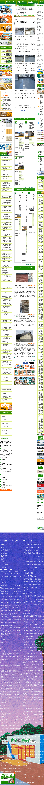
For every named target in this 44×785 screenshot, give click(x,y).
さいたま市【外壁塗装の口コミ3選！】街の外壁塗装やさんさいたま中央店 (40, 13)
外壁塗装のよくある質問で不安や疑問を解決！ (41, 199)
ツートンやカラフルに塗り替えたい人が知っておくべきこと (41, 123)
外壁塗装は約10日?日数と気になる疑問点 (41, 230)
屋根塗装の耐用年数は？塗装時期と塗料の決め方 (41, 381)
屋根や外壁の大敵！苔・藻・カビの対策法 (41, 347)
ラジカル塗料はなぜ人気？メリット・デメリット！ (41, 426)
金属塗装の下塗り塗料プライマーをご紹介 (41, 271)
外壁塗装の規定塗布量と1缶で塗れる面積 (41, 340)
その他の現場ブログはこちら (29, 360)
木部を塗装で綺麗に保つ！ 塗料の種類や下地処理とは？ (11, 728)
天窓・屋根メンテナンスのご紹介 (6, 280)
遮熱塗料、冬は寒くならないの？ (30, 745)
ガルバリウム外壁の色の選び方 (41, 257)
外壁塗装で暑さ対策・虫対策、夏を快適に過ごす (33, 682)
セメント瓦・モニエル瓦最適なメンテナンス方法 (6, 324)
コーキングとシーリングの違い (6, 383)
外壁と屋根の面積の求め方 (6, 390)
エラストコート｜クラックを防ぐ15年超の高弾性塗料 (33, 714)
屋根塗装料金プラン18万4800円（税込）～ (31, 552)
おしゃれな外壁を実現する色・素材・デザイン (41, 385)
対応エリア (3, 559)
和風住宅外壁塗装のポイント (41, 326)
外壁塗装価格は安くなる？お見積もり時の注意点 (6, 186)
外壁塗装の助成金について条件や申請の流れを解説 (33, 595)
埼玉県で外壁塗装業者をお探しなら (7, 562)
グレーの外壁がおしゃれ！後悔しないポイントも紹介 (41, 392)
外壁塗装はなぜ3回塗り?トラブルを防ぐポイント (6, 262)
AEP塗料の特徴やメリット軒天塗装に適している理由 (41, 430)
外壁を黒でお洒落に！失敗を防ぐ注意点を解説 (41, 395)
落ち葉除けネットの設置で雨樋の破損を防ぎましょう (33, 644)
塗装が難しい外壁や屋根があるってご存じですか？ (41, 306)
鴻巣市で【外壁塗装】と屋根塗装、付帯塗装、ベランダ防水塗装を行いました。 (40, 20)
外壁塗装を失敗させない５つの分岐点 (41, 206)
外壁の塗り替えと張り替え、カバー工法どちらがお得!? (11, 622)
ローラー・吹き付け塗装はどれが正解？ (41, 337)
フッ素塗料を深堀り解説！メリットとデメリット (41, 409)
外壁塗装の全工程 (5, 174)
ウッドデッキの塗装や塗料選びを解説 (6, 338)
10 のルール (3, 552)
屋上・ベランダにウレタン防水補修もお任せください (6, 365)
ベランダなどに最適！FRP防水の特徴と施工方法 (6, 362)
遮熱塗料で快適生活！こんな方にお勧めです (32, 710)
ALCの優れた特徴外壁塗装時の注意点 (5, 386)
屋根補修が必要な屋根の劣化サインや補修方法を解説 (33, 645)
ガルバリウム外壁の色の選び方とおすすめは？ (9, 633)
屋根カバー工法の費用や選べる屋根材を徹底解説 (6, 197)
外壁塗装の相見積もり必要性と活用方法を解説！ (41, 213)
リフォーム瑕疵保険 (5, 550)
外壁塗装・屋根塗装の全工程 (29, 549)
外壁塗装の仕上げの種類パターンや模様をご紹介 (41, 416)
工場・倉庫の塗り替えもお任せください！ (41, 181)
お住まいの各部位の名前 (6, 200)
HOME (15, 18)
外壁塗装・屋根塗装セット (6, 58)
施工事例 (8, 1)
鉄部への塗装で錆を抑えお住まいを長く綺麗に (6, 328)
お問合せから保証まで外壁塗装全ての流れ (31, 547)
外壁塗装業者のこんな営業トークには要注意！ (41, 299)
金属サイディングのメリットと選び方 (5, 311)
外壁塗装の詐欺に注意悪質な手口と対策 (41, 226)
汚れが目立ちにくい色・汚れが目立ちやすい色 (41, 106)
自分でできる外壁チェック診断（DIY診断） (9, 617)
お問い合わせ (4, 430)
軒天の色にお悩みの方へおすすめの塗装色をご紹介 (6, 276)
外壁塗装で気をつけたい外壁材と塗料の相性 (6, 397)
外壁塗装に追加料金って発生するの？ (41, 209)
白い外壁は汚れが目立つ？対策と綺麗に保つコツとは (41, 399)
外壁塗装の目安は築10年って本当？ (5, 171)
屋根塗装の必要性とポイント (29, 575)
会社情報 (3, 558)
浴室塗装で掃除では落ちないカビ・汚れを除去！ (33, 659)
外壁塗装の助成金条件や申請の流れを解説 (41, 202)
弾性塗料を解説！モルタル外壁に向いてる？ (41, 412)
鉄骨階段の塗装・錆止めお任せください (6, 331)
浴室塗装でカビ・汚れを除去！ (5, 342)
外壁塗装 (6, 51)
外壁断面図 (4, 393)
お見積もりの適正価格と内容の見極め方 (41, 223)
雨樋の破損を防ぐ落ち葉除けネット (5, 293)
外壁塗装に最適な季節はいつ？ (6, 211)
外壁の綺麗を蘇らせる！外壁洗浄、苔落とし (41, 343)
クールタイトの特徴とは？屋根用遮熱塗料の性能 (41, 423)
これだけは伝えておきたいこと (7, 549)
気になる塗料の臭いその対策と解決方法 (41, 237)
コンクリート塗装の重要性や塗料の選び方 (6, 349)
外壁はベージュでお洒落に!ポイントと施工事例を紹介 (41, 402)
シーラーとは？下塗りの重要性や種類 (41, 275)
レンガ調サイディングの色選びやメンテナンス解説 (6, 238)
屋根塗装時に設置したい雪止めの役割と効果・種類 (6, 290)
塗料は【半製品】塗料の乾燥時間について (6, 380)
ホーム (2, 1)
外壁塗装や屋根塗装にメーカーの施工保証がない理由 (41, 281)
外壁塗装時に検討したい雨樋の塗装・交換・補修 (6, 286)
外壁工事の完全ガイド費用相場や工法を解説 (6, 183)
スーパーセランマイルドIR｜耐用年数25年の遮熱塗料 (33, 699)
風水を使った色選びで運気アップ (41, 98)
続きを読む (33, 297)
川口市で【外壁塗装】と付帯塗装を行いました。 (40, 50)
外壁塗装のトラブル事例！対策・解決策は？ (41, 378)
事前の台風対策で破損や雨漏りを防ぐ (41, 368)
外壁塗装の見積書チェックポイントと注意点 (41, 219)
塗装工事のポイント (5, 164)
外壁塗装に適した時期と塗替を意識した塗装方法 (6, 207)
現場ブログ (20, 18)
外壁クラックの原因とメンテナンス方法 (6, 235)
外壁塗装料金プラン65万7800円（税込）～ (31, 550)
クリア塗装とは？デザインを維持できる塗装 (6, 224)
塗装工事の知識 (5, 157)
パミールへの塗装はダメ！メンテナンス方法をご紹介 (41, 357)
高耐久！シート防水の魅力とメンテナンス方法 (6, 369)
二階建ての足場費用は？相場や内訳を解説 (41, 295)
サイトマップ (4, 433)
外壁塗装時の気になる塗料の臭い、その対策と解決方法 (11, 605)
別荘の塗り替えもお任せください (41, 187)
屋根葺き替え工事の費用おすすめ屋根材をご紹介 (6, 193)
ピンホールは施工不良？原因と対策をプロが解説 (6, 245)
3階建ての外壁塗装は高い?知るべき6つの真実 (41, 240)
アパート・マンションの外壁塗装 (30, 679)
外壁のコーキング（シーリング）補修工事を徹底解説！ (34, 599)
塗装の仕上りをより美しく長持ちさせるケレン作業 (6, 248)
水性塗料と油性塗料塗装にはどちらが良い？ (41, 319)
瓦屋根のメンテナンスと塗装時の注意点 (6, 321)
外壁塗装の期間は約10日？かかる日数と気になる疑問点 (11, 591)
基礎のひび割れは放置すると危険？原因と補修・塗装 (11, 740)
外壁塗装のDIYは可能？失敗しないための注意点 (41, 302)
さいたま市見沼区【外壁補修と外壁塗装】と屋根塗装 (40, 65)
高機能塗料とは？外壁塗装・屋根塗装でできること (6, 252)
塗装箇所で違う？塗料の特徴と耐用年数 (41, 264)
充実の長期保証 (4, 555)
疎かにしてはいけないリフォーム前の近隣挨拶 (41, 233)
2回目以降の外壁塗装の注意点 (41, 261)
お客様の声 (13, 1)
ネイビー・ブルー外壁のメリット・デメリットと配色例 (11, 748)
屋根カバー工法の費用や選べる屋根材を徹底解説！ (33, 579)
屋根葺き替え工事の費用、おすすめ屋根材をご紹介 (33, 578)
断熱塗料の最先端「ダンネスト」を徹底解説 (41, 364)
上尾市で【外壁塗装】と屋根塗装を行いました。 (40, 39)
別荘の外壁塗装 (27, 681)
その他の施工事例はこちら (30, 187)
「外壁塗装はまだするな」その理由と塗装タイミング (6, 178)
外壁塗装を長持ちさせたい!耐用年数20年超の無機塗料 (41, 278)
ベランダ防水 (6, 61)
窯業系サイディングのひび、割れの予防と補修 (41, 309)
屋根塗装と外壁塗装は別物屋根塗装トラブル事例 (6, 255)
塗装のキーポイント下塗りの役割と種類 (41, 268)
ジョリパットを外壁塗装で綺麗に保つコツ (41, 333)
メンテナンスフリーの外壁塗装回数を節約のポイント (41, 250)
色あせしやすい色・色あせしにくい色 (41, 114)
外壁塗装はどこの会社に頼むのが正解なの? (9, 677)
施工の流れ (24, 1)
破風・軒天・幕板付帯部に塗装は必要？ (6, 266)
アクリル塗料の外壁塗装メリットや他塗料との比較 (6, 214)
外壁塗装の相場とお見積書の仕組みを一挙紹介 (32, 559)
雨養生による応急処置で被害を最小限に (41, 371)
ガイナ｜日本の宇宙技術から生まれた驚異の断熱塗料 (33, 722)
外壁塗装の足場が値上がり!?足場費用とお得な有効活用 (34, 684)
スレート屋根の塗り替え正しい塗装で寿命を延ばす (6, 300)
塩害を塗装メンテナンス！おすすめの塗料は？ (6, 376)
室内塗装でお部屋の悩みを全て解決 (30, 587)
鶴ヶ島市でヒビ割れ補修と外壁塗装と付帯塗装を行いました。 (40, 44)
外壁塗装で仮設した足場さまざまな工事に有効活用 (41, 288)
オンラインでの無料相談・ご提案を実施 (41, 195)
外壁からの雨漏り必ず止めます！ (30, 572)
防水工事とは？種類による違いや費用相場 (6, 358)
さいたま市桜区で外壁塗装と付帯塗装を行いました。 (40, 33)
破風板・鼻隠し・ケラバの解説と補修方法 (6, 269)
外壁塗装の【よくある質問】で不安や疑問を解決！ (10, 571)
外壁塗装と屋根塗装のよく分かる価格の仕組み (32, 544)
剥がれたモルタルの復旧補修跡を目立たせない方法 (6, 241)
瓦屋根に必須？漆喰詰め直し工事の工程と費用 (32, 615)
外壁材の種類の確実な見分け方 (41, 247)
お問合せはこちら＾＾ (24, 110)
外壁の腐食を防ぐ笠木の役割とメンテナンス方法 (6, 283)
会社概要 (41, 1)
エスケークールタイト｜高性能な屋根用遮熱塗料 (33, 708)
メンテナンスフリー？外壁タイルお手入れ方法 (41, 323)
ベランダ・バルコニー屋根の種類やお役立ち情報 (6, 355)
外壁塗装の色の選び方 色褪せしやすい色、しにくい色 (11, 576)
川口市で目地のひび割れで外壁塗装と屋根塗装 (40, 55)
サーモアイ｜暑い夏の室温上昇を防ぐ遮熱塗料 (32, 697)
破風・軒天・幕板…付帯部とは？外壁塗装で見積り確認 (34, 622)
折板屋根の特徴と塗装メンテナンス (5, 318)
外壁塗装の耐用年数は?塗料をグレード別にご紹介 (6, 203)
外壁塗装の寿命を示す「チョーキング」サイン (6, 231)
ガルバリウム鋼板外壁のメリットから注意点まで (41, 254)
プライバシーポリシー (6, 426)
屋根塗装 (6, 54)
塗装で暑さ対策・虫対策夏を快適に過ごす (6, 228)
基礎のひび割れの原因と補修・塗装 (41, 375)
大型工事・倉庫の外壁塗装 (29, 678)
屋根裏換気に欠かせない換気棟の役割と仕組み (6, 373)
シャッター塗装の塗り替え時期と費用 (5, 345)
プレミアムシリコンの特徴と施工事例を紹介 (41, 419)
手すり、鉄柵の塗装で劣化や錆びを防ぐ (6, 335)
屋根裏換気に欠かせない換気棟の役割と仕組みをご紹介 (11, 725)
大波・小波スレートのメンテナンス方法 (6, 400)
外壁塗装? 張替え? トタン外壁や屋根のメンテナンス (33, 604)
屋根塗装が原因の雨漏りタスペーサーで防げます (6, 304)
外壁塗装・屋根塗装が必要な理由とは (8, 614)
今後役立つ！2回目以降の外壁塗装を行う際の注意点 (33, 584)
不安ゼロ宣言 (3, 556)
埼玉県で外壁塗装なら (6, 423)
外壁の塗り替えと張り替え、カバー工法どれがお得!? (41, 244)
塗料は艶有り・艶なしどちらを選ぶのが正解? (41, 316)
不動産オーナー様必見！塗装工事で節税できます (41, 285)
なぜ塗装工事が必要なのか (6, 161)
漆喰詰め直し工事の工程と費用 (41, 330)
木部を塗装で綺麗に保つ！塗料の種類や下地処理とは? (41, 354)
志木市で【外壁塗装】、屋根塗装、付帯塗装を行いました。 (40, 59)
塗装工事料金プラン (30, 2)
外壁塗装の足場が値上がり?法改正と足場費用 (41, 292)
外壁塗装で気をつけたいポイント (6, 259)
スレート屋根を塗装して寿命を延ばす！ (31, 676)
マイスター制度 (4, 553)
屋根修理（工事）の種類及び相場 (5, 190)
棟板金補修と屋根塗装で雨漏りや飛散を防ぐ (6, 352)
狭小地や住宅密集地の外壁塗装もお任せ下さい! (6, 307)
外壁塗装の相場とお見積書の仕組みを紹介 (41, 216)
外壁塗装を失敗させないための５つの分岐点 (9, 584)
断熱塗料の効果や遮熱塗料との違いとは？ (41, 361)
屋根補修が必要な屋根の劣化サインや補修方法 (6, 297)
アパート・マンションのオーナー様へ (41, 184)
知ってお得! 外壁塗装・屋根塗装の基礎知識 (9, 613)
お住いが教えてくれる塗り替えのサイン (6, 168)
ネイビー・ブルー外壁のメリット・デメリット (41, 388)
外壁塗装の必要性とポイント (29, 573)
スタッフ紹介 (4, 419)
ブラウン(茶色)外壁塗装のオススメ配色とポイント (41, 406)
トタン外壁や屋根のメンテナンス (5, 314)
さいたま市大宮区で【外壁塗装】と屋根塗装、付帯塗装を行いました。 (40, 28)
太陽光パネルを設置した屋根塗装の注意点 (41, 350)
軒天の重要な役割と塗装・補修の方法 (5, 273)
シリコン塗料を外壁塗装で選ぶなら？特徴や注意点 (6, 221)
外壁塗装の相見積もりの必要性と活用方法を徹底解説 (11, 665)
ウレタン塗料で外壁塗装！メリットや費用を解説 (6, 217)
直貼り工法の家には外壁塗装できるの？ (41, 312)
